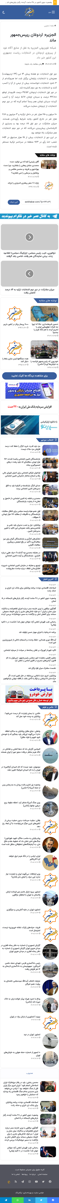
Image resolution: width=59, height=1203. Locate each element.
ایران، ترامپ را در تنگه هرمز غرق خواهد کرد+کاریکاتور (24, 858)
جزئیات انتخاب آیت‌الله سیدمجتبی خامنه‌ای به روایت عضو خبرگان (22, 982)
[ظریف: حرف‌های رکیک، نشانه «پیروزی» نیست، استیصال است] (50, 934)
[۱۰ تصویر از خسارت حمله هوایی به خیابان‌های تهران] (50, 1059)
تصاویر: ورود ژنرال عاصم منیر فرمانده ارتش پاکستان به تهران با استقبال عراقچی (23, 893)
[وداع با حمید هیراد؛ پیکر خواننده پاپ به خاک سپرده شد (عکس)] (50, 1005)
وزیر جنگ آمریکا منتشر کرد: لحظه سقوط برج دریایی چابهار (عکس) (22, 804)
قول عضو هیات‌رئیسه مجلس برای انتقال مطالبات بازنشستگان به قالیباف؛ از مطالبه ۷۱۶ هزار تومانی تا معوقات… (21, 514)
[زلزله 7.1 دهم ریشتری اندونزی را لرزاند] (49, 185)
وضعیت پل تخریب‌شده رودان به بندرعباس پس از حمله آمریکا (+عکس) (21, 786)
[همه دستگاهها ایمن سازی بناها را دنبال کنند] (14, 348)
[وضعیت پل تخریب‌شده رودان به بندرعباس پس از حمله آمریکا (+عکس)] (50, 791)
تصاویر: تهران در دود (32, 1034)
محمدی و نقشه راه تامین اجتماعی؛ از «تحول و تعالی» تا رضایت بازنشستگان (21, 500)
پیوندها (24, 1174)
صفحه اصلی (42, 1174)
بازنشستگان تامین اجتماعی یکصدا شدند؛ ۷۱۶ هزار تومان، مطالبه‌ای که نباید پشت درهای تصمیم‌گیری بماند (22, 462)
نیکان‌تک (18, 1192)
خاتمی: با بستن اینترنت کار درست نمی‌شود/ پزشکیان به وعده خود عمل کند (22, 715)
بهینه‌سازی (27, 1192)
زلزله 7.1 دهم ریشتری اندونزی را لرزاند (23, 183)
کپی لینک (14, 202)
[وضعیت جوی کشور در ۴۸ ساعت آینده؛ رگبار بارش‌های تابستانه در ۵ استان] (48, 1119)
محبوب (29, 1073)
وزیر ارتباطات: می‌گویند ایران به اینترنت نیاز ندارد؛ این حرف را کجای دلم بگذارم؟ (23, 875)
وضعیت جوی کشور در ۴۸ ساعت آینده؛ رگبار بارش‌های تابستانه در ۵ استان (20, 1117)
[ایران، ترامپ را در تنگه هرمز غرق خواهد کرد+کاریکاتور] (50, 863)
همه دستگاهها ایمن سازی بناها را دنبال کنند (15, 360)
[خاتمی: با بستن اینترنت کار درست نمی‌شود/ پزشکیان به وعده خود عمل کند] (50, 720)
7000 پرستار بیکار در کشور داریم (15, 324)
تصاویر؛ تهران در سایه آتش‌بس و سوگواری (23, 909)
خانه (52, 26)
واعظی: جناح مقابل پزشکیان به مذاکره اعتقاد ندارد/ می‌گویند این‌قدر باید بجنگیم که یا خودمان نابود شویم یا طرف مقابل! (20, 734)
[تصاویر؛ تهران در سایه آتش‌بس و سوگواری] (50, 916)
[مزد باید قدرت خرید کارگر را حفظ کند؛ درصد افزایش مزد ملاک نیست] (50, 450)
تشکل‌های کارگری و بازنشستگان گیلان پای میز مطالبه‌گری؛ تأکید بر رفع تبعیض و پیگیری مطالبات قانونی (21, 541)
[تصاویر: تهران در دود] (50, 1041)
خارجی (46, 26)
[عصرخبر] (29, 12)
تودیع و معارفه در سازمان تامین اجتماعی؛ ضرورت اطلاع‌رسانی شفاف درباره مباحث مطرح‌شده (20, 567)
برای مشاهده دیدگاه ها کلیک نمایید (29, 376)
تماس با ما (16, 1174)
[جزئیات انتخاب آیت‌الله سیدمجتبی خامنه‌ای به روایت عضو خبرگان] (50, 988)
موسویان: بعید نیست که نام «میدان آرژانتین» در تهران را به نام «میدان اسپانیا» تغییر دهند (20, 768)
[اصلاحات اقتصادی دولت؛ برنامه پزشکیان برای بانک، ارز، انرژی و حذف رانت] (48, 1106)
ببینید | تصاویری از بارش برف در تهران (25, 1016)
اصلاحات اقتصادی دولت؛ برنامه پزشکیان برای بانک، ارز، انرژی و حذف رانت (22, 1104)
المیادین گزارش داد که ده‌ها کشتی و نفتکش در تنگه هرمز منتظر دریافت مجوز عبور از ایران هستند (20, 750)
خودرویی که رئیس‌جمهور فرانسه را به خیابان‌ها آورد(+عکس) (44, 363)
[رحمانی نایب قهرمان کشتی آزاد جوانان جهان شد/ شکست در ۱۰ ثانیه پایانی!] (48, 1151)
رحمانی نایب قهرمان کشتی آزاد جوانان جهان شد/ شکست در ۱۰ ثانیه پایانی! (22, 1149)
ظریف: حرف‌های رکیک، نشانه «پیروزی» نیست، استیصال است (21, 929)
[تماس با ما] (8, 1182)
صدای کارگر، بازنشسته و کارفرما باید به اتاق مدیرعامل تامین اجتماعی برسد (23, 487)
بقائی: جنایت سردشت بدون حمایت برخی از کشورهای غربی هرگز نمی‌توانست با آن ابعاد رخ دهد (21, 823)
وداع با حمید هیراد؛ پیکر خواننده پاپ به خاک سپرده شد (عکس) (22, 1000)
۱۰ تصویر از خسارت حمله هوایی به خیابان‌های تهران (22, 1054)
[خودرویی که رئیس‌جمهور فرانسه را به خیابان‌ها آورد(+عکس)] (44, 349)
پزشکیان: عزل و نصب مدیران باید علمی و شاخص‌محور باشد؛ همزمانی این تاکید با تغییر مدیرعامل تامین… (22, 528)
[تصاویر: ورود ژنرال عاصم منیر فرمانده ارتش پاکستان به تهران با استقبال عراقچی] (50, 898)
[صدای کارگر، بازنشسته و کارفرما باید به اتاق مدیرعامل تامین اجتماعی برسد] (50, 489)
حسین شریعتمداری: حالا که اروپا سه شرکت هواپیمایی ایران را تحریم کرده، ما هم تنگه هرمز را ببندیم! (45, 328)
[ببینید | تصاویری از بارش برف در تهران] (50, 1023)
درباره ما (33, 1174)
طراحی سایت (39, 1192)
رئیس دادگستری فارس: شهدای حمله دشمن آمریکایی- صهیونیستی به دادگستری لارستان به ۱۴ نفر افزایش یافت (21, 966)
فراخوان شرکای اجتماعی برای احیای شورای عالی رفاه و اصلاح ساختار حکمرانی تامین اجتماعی (21, 474)
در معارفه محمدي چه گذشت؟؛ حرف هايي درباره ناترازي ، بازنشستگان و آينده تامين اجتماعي (20, 554)
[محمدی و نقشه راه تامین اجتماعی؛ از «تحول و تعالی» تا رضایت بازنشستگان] (50, 502)
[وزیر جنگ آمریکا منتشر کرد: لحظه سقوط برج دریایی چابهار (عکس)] (50, 809)
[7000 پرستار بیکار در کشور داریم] (14, 314)
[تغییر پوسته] (3, 13)
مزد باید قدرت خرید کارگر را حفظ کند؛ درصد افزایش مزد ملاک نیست (22, 448)
